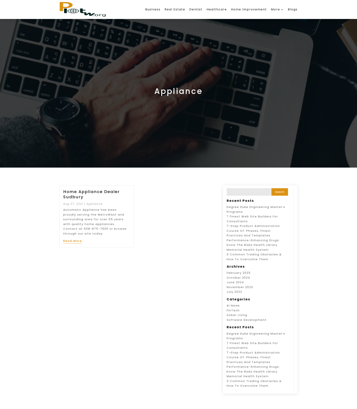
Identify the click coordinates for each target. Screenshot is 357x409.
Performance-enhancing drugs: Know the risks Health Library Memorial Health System (253, 245)
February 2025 (239, 273)
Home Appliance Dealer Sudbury (91, 194)
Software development (247, 320)
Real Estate (175, 9)
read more (72, 241)
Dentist (195, 9)
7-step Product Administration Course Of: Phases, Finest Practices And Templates (253, 230)
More (275, 9)
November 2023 (240, 287)
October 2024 (238, 278)
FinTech (233, 310)
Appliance (94, 204)
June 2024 (235, 282)
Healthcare (217, 9)
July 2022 (234, 292)
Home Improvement (249, 9)
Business (152, 9)
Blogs (293, 9)
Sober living (237, 315)
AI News (233, 305)
